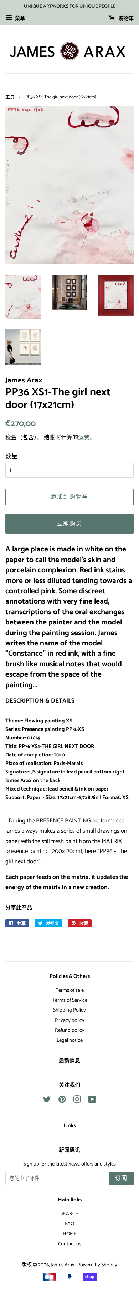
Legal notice (70, 1040)
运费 (83, 437)
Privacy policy (69, 1020)
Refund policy (69, 1030)
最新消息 (69, 1061)
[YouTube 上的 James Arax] (92, 1101)
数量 (11, 457)
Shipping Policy (69, 1010)
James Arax (63, 1265)
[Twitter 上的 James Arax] (47, 1101)
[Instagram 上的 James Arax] (77, 1101)
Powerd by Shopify (97, 1265)
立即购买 (69, 524)
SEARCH (70, 1214)
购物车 (126, 19)
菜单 (19, 19)
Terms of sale (70, 990)
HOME (70, 1234)
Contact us (69, 1244)
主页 (10, 97)
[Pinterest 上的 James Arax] (62, 1101)
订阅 (121, 1178)
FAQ (69, 1223)
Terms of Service (69, 1000)
